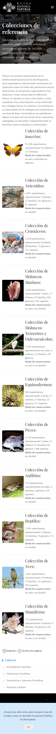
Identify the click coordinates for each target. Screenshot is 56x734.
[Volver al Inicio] (16, 7)
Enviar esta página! (32, 650)
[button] (52, 7)
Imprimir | (12, 650)
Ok (28, 727)
